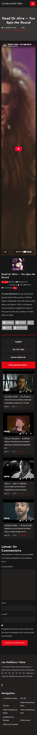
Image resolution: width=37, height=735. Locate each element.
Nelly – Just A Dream (15, 483)
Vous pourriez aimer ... (18, 365)
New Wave (12, 285)
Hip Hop (21, 493)
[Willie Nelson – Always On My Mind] (19, 424)
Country (21, 451)
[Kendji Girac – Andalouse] (19, 511)
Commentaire (7, 567)
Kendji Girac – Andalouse (18, 525)
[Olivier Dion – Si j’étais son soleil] (19, 382)
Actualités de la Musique (8, 718)
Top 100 (23, 698)
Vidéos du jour (25, 720)
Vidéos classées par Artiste (10, 711)
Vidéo (23, 27)
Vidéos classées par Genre (27, 704)
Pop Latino (22, 535)
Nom (4, 603)
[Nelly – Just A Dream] (19, 469)
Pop (20, 406)
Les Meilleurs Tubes (11, 3)
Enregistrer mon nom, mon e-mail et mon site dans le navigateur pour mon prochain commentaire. (17, 632)
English (18, 342)
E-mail (4, 614)
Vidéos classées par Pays (27, 711)
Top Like (6, 706)
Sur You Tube (18, 349)
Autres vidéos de (18, 357)
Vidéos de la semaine (10, 724)
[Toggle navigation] (33, 3)
